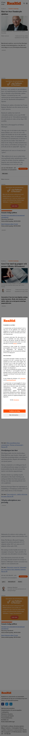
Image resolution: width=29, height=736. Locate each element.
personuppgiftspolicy (11, 380)
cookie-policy (23, 378)
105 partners (16, 399)
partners (15, 343)
